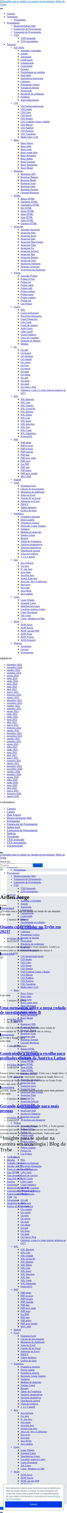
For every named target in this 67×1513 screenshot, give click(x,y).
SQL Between (27, 399)
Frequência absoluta (30, 516)
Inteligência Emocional (32, 78)
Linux (17, 597)
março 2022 (12, 725)
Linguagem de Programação (27, 32)
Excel (16, 482)
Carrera (11, 811)
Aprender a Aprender (31, 50)
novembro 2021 (14, 736)
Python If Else (28, 279)
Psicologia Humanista (31, 316)
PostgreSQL (26, 436)
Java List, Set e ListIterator (34, 581)
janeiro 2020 (13, 796)
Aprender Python (29, 276)
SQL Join (25, 427)
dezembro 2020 (14, 766)
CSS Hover (26, 115)
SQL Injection (27, 424)
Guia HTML (13, 1172)
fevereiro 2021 (14, 760)
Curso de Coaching (30, 337)
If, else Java (26, 569)
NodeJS (17, 479)
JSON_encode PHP (30, 631)
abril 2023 (12, 689)
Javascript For (27, 248)
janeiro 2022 (13, 730)
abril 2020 (12, 788)
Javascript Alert (28, 232)
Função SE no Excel (31, 498)
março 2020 (12, 791)
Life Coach (26, 322)
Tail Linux (26, 615)
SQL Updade (27, 405)
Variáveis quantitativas (31, 544)
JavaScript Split (28, 260)
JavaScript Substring (31, 263)
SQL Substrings (28, 433)
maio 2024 (12, 684)
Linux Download (29, 612)
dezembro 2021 (14, 733)
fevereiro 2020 (14, 793)
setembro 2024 (14, 673)
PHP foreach (27, 449)
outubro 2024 (13, 670)
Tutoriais (11, 44)
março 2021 (12, 758)
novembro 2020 (14, 769)
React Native (27, 143)
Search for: (5, 861)
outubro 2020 (13, 771)
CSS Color (26, 112)
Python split (26, 288)
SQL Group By (28, 408)
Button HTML (28, 199)
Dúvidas (11, 1160)
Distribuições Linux (30, 606)
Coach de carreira (29, 325)
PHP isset (25, 467)
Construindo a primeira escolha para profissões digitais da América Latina (32, 1055)
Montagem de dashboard (32, 492)
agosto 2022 (13, 711)
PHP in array (27, 445)
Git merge (25, 368)
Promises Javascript (30, 266)
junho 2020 (12, 782)
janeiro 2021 (13, 763)
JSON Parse (26, 634)
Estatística (19, 513)
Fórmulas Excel (28, 486)
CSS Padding (27, 128)
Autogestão (26, 57)
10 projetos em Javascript (33, 270)
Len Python (26, 303)
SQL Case (25, 418)
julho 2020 (12, 780)
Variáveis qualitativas (31, 547)
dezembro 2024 (14, 664)
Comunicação (27, 63)
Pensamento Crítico (30, 84)
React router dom (29, 152)
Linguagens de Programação (20, 1191)
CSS (16, 103)
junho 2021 (12, 749)
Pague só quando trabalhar (19, 1169)
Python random (28, 297)
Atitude (24, 53)
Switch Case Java (29, 578)
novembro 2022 (14, 703)
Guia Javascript (14, 1175)
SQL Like (25, 402)
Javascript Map (28, 254)
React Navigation (29, 165)
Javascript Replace (29, 257)
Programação (13, 23)
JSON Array (26, 624)
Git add (24, 350)
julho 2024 (12, 678)
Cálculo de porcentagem (32, 489)
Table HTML (27, 220)
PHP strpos (26, 470)
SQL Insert (26, 421)
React (16, 140)
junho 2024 (12, 681)
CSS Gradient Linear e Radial (35, 121)
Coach (17, 307)
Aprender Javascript (30, 229)
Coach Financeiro (29, 319)
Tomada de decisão (30, 87)
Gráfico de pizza (29, 510)
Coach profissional (30, 313)
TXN (16, 35)
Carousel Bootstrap (30, 192)
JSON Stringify (28, 640)
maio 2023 (12, 686)
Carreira (11, 13)
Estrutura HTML (29, 223)
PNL (23, 310)
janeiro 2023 (13, 697)
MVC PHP (26, 476)
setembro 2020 (14, 774)
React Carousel (28, 161)
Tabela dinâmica (28, 507)
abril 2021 (12, 755)
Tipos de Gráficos (29, 553)
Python (17, 273)
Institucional (13, 827)
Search (37, 865)
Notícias (18, 643)
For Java (25, 566)
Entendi (33, 1504)
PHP (16, 439)
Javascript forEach (29, 251)
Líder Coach (27, 331)
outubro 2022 (13, 706)
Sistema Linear (28, 535)
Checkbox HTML (29, 202)
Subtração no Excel (30, 501)
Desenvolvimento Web (25, 26)
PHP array (26, 461)
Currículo (11, 1157)
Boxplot (24, 538)
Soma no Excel (28, 495)
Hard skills (26, 75)
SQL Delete (26, 415)
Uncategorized (15, 845)
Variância (25, 529)
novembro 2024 (14, 667)
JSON (16, 621)
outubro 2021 (13, 738)
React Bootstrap (28, 155)
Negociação (26, 91)
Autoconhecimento (30, 100)
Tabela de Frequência (31, 541)
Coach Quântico (28, 334)
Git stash (25, 384)
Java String (26, 590)
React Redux (27, 158)
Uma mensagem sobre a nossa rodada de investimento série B (33, 1010)
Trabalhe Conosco (15, 1163)
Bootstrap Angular (29, 189)
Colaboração (27, 60)
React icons (26, 149)
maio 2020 (12, 785)
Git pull (24, 378)
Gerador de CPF (15, 1166)
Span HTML (27, 217)
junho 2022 (12, 717)
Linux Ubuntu (27, 600)
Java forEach (27, 563)
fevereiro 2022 (14, 727)
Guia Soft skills (14, 1178)
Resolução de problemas (32, 94)
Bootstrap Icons (28, 183)
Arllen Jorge (16, 938)
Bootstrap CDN (28, 174)
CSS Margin (27, 124)
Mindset (24, 344)
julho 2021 (12, 747)
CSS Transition (28, 134)
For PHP (25, 464)
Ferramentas (20, 20)
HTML (17, 195)
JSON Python (27, 637)
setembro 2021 (14, 741)
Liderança (25, 81)
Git (15, 347)
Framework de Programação (27, 29)
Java (16, 560)
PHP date (25, 455)
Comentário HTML (30, 205)
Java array (25, 584)
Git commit (26, 359)
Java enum (26, 572)
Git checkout (27, 356)
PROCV (25, 504)
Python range (27, 294)
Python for (26, 282)
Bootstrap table (28, 186)
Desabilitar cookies (16, 1203)
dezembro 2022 (14, 700)
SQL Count (26, 430)
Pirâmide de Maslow (31, 340)
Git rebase (25, 374)
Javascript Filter (28, 245)
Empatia (25, 69)
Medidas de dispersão (31, 532)
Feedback (25, 97)
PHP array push (28, 458)
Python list (26, 300)
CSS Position (27, 131)
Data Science (14, 814)
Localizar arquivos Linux (33, 609)
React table (26, 146)
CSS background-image (32, 106)
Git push (25, 371)
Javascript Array (28, 236)
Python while (27, 285)
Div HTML (26, 208)
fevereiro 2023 (14, 695)
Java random (27, 594)
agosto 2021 (13, 744)
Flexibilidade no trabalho (33, 72)
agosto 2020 (13, 777)
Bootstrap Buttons (29, 177)
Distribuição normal (30, 550)
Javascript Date (28, 239)
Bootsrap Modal (28, 180)
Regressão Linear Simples (33, 526)
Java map (25, 587)
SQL (16, 396)
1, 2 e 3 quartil (28, 557)
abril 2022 (12, 722)
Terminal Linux (28, 603)
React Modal (27, 168)
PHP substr (26, 442)
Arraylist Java (27, 575)
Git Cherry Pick (28, 387)
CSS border (26, 109)
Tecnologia (12, 16)
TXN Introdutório (29, 41)
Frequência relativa (30, 523)
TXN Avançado (28, 38)
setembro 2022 (14, 708)
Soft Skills (19, 47)
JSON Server (27, 628)
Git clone (25, 381)
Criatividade (26, 66)
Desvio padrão (28, 520)
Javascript (18, 226)
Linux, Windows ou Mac (33, 618)
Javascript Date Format (32, 242)
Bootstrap (18, 171)
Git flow (25, 365)
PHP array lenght (29, 473)
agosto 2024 (13, 675)
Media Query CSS (29, 137)
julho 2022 (12, 714)
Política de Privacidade (18, 1206)
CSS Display (27, 118)
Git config (26, 362)
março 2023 (12, 692)
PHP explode (27, 452)
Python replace (28, 291)
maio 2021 (12, 752)
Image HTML (27, 211)
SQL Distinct (27, 411)
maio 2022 (12, 719)
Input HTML (27, 214)
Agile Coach (27, 328)
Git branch (26, 353)
